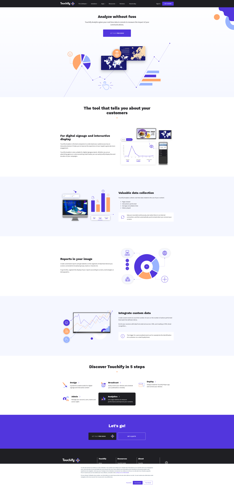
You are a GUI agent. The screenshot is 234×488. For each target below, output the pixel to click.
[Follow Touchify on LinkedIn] (166, 463)
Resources (112, 4)
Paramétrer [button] (129, 482)
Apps (102, 4)
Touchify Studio (121, 463)
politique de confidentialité (122, 472)
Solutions (94, 4)
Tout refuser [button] (148, 482)
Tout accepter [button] (137, 482)
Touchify (140, 463)
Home (100, 463)
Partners (122, 4)
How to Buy (132, 4)
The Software (82, 4)
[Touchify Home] (67, 3)
